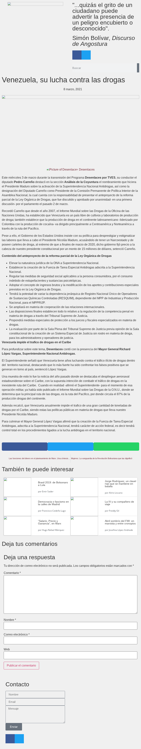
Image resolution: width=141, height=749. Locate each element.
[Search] (138, 67)
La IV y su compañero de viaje (119, 503)
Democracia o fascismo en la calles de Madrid (53, 503)
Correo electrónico (17, 634)
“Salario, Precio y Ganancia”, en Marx (49, 522)
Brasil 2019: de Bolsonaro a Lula (53, 483)
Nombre (10, 619)
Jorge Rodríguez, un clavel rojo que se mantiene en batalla (120, 484)
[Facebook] (77, 55)
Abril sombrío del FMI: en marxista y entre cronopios (120, 522)
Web (7, 649)
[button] (25, 446)
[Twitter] (86, 55)
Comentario (12, 573)
